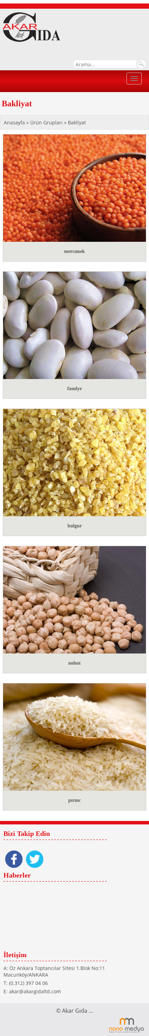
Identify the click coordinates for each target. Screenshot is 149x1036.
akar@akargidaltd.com (35, 991)
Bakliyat (77, 122)
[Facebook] (13, 859)
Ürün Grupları (47, 122)
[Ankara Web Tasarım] (126, 1024)
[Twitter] (34, 859)
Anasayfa (15, 122)
